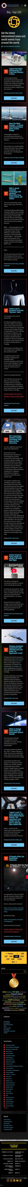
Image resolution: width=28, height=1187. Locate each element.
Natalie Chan (9, 1087)
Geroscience (7, 1119)
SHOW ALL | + (6, 1108)
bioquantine (8, 994)
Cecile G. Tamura (10, 1074)
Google (6, 1000)
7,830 (22, 956)
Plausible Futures (8, 1127)
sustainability (21, 158)
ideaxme (25, 1000)
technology (7, 1010)
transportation (7, 266)
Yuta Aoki (8, 1076)
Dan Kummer (9, 1068)
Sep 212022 (6, 71)
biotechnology (6, 996)
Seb (7, 1095)
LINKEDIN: (5, 1156)
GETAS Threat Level (14, 1146)
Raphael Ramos (10, 1085)
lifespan (14, 1004)
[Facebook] (8, 1180)
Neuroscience (7, 1006)
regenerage (20, 1006)
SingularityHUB (8, 1129)
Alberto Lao (9, 1081)
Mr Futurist (7, 1123)
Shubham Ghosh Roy (12, 1049)
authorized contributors (14, 46)
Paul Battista (9, 1057)
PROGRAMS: (17, 1166)
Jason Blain (9, 1099)
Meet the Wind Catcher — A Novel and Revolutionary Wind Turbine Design (16, 127)
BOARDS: (17, 1161)
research (11, 1008)
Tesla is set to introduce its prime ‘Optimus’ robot (16, 310)
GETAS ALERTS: (18, 1156)
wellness (21, 1010)
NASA (25, 1004)
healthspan (16, 1000)
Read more (14, 98)
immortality (7, 1002)
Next (13, 962)
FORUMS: (10, 1173)
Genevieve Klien (11, 93)
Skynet (5, 1032)
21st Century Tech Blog (12, 158)
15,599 (20, 959)
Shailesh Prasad (10, 1055)
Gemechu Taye (11, 264)
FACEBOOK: (4, 1152)
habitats (17, 840)
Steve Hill (8, 1091)
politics (10, 1006)
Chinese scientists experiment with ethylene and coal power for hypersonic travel (16, 650)
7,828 (11, 956)
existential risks (17, 937)
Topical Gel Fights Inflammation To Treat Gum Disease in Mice (16, 71)
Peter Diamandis (8, 1024)
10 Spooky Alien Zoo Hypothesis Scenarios (16, 858)
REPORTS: (17, 1164)
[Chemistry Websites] (14, 981)
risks (13, 1008)
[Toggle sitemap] (22, 5)
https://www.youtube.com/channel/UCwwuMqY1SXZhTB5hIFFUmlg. (14, 909)
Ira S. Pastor (9, 1104)
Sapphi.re (25, 1178)
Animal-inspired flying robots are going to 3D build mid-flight (15, 557)
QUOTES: (16, 1173)
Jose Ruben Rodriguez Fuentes (14, 1066)
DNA (5, 1026)
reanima (14, 1006)
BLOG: (16, 1159)
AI (6, 992)
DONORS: (9, 1161)
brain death (21, 996)
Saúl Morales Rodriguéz (12, 1047)
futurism (17, 538)
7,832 (12, 959)
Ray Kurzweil (7, 1028)
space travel (17, 783)
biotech (20, 994)
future (24, 998)
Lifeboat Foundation (10, 1178)
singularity (16, 1008)
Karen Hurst (9, 1064)
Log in (5, 46)
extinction (20, 998)
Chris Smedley (10, 1106)
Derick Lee (9, 1078)
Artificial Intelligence (22, 992)
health (10, 1000)
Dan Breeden (10, 937)
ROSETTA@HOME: (8, 1170)
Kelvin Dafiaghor (10, 1062)
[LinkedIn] (14, 1180)
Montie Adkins (10, 1101)
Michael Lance (10, 1097)
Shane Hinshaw (10, 1083)
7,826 (22, 953)
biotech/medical (19, 93)
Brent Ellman (9, 1093)
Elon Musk (17, 404)
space (20, 840)
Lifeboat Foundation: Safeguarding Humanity (10, 5)
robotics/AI (6, 406)
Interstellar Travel (15, 1002)
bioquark (14, 994)
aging (4, 992)
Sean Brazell (9, 1089)
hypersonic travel (17, 661)
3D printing (17, 614)
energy (16, 264)
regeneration (5, 1008)
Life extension (7, 1004)
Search (25, 971)
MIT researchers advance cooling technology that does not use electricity (15, 440)
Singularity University (9, 1031)
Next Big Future (8, 1125)
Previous (10, 953)
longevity (20, 1004)
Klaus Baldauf (10, 1072)
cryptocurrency (5, 998)
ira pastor (21, 1002)
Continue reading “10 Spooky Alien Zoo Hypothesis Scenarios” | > (13, 931)
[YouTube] (17, 1180)
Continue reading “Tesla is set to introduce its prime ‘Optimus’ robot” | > (14, 396)
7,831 (7, 959)
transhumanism (14, 1010)
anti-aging (15, 992)
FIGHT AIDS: (5, 1164)
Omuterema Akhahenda (12, 1070)
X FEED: (4, 1159)
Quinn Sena (9, 1051)
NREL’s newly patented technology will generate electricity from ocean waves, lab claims (15, 193)
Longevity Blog (8, 1121)
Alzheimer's (10, 992)
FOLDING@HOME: (8, 1166)
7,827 (6, 956)
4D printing (7, 1023)
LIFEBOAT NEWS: (18, 1152)
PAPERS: (16, 1170)
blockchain (16, 996)
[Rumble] (20, 1180)
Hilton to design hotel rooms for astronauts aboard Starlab (16, 732)
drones (21, 614)
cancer (24, 996)
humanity (21, 1000)
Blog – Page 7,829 (14, 12)
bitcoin (12, 996)
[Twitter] (11, 1180)
